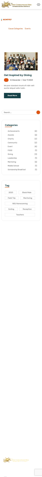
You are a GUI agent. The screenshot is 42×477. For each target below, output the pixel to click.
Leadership (22, 158)
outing (11, 209)
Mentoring (22, 162)
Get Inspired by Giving (18, 75)
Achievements (22, 131)
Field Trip (12, 198)
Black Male (26, 192)
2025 (11, 192)
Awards (22, 135)
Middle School (22, 166)
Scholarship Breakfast (22, 169)
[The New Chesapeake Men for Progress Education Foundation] (16, 4)
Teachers (20, 215)
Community (22, 143)
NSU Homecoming (20, 203)
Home (4, 29)
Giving (22, 154)
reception (27, 209)
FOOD (22, 150)
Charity (22, 139)
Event (22, 146)
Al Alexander (15, 80)
